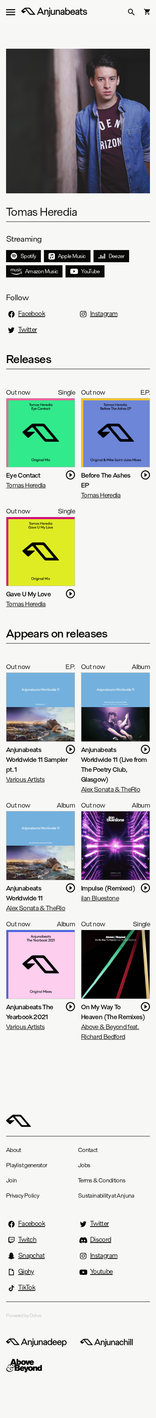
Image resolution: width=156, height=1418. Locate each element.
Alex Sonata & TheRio (110, 789)
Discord (100, 1239)
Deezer (117, 256)
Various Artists (25, 779)
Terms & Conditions (101, 1180)
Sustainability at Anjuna (106, 1195)
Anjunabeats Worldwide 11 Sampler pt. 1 (36, 759)
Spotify (28, 256)
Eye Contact (23, 475)
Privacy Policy (22, 1195)
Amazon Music (41, 271)
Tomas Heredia (26, 485)
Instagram (103, 313)
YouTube (90, 271)
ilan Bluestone (100, 898)
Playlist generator (26, 1165)
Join (11, 1180)
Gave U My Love (28, 594)
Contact (88, 1150)
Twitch (27, 1239)
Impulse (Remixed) (108, 888)
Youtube (101, 1271)
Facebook (31, 313)
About (13, 1150)
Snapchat (31, 1255)
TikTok (26, 1287)
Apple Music (72, 256)
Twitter (27, 329)
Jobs (84, 1165)
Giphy (26, 1271)
